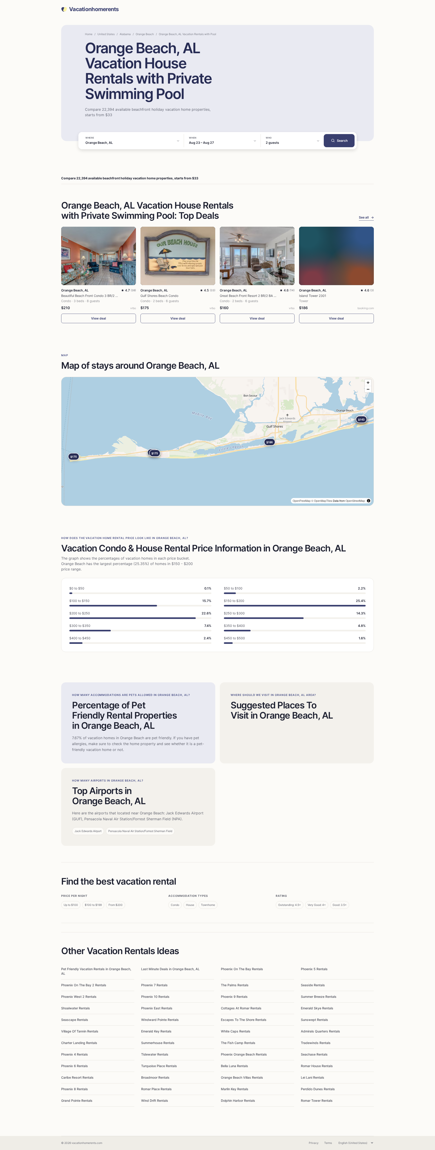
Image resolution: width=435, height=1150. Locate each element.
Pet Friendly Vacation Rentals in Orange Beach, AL (96, 971)
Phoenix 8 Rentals (74, 1089)
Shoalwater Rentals (75, 1008)
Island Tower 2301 (312, 296)
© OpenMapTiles (321, 501)
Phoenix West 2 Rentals (79, 996)
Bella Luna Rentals (234, 1066)
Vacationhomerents (94, 9)
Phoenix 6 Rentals (74, 1066)
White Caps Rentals (235, 1031)
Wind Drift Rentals (154, 1100)
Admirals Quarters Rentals (320, 1031)
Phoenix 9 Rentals (234, 996)
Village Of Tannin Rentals (79, 1031)
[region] (217, 441)
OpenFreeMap (302, 501)
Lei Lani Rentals (312, 1077)
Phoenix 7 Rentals (154, 985)
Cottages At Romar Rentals (241, 1008)
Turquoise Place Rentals (159, 1066)
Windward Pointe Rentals (160, 1020)
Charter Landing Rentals (79, 1043)
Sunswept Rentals (314, 1020)
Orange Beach (145, 34)
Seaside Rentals (313, 985)
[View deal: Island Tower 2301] (336, 256)
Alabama (125, 34)
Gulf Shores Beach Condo (159, 296)
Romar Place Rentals (156, 1089)
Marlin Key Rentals (234, 1089)
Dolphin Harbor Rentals (238, 1100)
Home (88, 34)
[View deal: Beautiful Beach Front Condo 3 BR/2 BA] (98, 256)
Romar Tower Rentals (317, 1100)
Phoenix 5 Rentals (314, 969)
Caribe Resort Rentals (77, 1077)
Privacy (314, 1143)
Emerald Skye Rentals (317, 1008)
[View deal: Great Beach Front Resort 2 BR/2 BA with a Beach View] (257, 256)
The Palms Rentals (235, 985)
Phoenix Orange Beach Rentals (244, 1054)
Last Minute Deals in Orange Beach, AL (170, 969)
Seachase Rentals (314, 1054)
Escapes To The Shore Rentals (243, 1020)
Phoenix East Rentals (156, 1008)
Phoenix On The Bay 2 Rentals (83, 985)
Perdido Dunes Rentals (318, 1089)
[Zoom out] (368, 389)
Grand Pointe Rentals (76, 1100)
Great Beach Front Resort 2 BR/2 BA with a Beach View (260, 296)
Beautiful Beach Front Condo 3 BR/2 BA (90, 296)
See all (366, 217)
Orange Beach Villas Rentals (242, 1077)
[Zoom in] (368, 382)
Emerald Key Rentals (156, 1031)
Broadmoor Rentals (155, 1077)
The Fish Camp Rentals (238, 1043)
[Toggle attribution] (368, 500)
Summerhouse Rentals (157, 1043)
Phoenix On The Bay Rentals (242, 969)
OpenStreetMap (355, 501)
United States (106, 34)
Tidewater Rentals (154, 1054)
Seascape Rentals (74, 1020)
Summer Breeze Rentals (318, 996)
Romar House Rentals (317, 1066)
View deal (98, 318)
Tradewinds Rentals (316, 1043)
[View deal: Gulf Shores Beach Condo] (177, 256)
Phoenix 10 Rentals (155, 996)
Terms (328, 1143)
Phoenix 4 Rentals (74, 1054)
